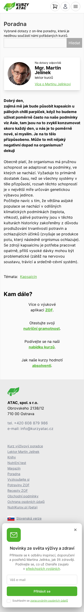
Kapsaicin (28, 276)
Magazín (14, 468)
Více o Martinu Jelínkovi (53, 84)
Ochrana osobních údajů (26, 502)
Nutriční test (16, 463)
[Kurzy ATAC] (16, 6)
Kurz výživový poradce (25, 446)
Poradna (13, 474)
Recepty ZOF (17, 490)
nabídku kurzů (42, 347)
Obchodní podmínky (22, 496)
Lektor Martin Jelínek (23, 452)
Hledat (74, 43)
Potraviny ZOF (18, 485)
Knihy (11, 457)
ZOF (49, 310)
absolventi (41, 365)
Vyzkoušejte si (18, 479)
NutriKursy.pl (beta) (22, 507)
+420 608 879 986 (31, 423)
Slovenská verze (29, 518)
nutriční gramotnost (41, 328)
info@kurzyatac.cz (37, 428)
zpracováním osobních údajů (49, 600)
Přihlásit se (42, 591)
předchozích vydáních (43, 569)
